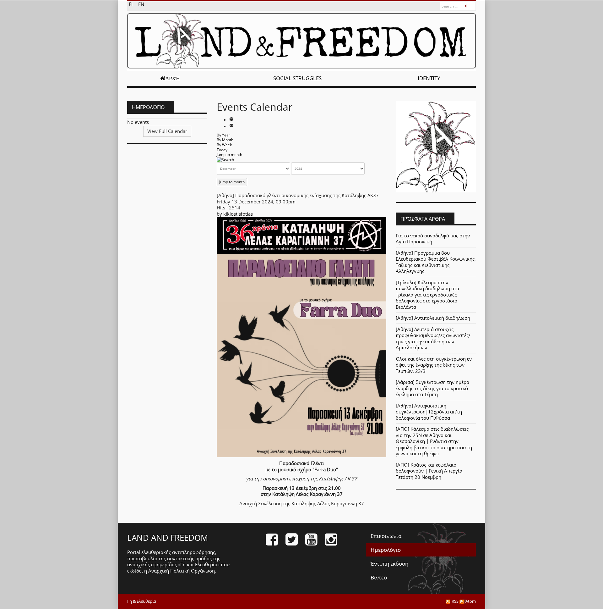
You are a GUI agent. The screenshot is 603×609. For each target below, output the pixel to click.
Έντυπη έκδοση (389, 563)
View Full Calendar (167, 131)
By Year (223, 135)
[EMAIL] (231, 126)
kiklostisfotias (238, 214)
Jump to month (229, 154)
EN (141, 4)
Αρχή (172, 78)
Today (222, 149)
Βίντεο (379, 577)
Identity (429, 78)
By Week (224, 144)
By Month (225, 139)
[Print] (231, 119)
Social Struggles (297, 78)
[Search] (225, 159)
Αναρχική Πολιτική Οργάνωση (181, 570)
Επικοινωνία (386, 536)
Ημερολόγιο (386, 549)
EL (132, 4)
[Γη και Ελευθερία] (301, 41)
